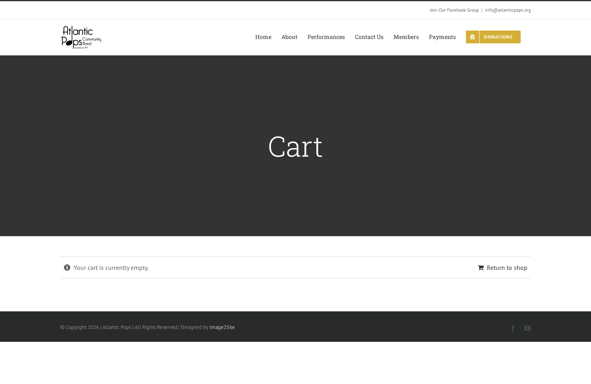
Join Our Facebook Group (454, 10)
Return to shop (507, 267)
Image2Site (222, 327)
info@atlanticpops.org (508, 10)
